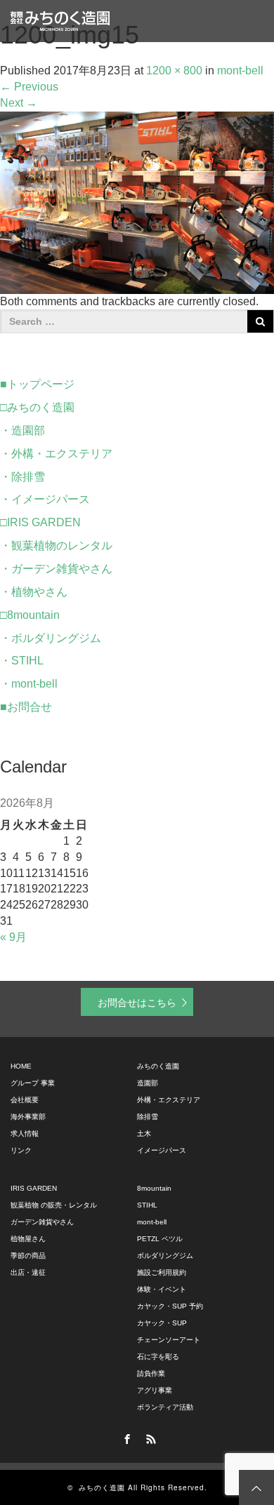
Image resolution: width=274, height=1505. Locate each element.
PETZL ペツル (160, 1239)
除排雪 (147, 1117)
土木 (144, 1133)
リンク (21, 1150)
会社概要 (25, 1100)
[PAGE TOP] (256, 1487)
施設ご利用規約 (161, 1272)
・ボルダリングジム (50, 638)
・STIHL (22, 661)
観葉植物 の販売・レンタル (54, 1205)
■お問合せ (26, 707)
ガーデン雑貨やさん (42, 1222)
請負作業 (151, 1373)
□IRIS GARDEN (40, 522)
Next (18, 103)
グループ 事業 (33, 1083)
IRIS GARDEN (34, 1188)
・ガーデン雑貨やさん (56, 569)
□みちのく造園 (37, 407)
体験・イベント (161, 1289)
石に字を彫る (158, 1356)
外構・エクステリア (168, 1100)
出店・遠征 (28, 1272)
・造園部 (22, 430)
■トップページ (37, 384)
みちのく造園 (158, 1066)
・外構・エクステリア (56, 454)
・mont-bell (29, 684)
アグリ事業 (154, 1390)
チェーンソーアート (168, 1340)
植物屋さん (28, 1239)
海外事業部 (28, 1117)
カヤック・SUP (162, 1323)
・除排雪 (22, 477)
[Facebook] (125, 1436)
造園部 (147, 1083)
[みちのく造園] (60, 21)
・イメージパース (45, 499)
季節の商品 (28, 1255)
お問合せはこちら (137, 1002)
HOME (21, 1066)
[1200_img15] (137, 202)
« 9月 (13, 937)
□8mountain (30, 615)
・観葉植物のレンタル (56, 545)
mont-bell (152, 1222)
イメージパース (161, 1150)
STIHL (147, 1205)
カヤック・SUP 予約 (170, 1306)
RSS (148, 1436)
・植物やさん (33, 592)
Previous (29, 87)
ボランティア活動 (165, 1407)
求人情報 (25, 1133)
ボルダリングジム (165, 1255)
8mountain (154, 1188)
